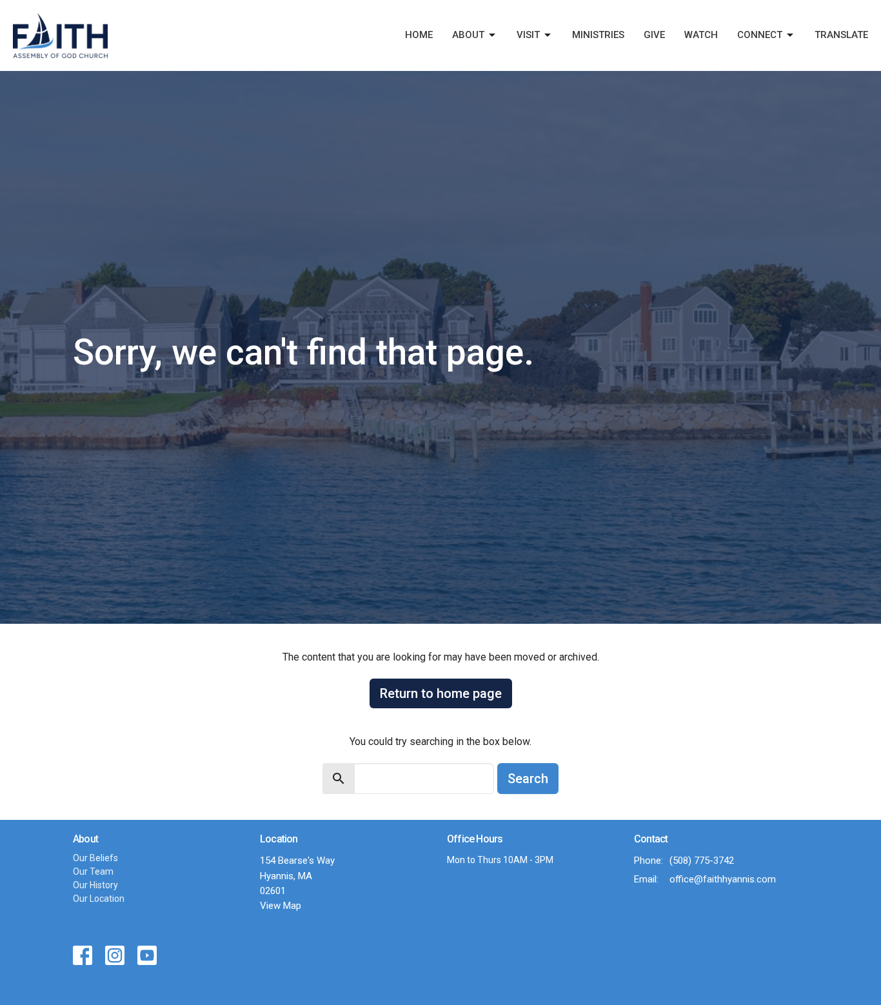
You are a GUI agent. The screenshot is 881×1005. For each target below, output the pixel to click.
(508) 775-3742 (701, 860)
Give (654, 35)
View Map (280, 905)
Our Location (98, 898)
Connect (759, 35)
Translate (841, 35)
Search (528, 778)
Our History (95, 885)
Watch (701, 35)
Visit (528, 35)
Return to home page (441, 693)
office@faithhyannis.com (722, 879)
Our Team (93, 871)
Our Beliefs (95, 858)
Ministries (598, 35)
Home (419, 35)
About (468, 35)
